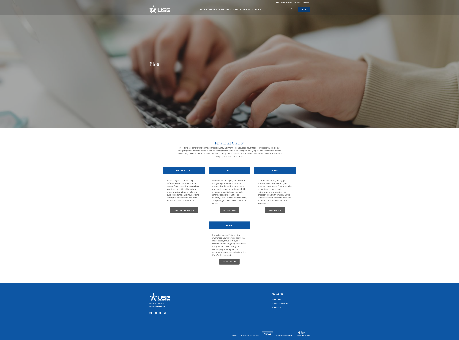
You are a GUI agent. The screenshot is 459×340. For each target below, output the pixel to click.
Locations (297, 2)
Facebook (150, 313)
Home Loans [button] (225, 9)
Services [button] (237, 9)
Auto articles (229, 210)
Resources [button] (248, 9)
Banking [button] (203, 9)
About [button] (258, 9)
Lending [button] (213, 9)
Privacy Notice (277, 299)
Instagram (155, 313)
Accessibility (276, 307)
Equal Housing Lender (285, 335)
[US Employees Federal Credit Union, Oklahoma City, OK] (159, 9)
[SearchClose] (291, 9)
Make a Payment (287, 2)
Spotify (165, 313)
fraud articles (229, 262)
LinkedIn (160, 313)
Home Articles (275, 210)
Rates (277, 2)
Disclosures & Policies (280, 303)
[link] (303, 333)
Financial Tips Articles (184, 210)
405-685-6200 (160, 307)
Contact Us (305, 2)
